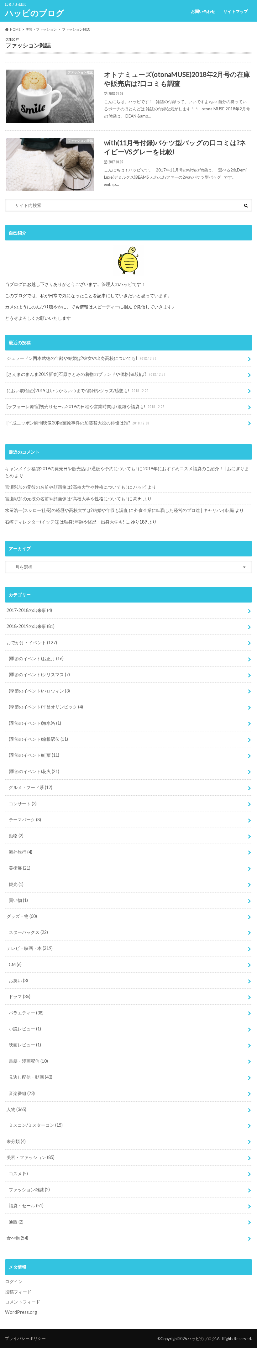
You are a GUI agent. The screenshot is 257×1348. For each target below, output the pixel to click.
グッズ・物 (22, 916)
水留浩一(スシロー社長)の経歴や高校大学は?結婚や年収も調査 (66, 510)
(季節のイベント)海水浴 (35, 723)
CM (15, 964)
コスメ (18, 1173)
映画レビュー (25, 1044)
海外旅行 (20, 852)
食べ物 (17, 1237)
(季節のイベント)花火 (34, 771)
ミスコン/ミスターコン (36, 1125)
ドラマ (19, 996)
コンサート (23, 803)
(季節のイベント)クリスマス (39, 674)
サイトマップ (235, 11)
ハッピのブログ (34, 13)
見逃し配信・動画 (30, 1077)
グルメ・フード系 (30, 787)
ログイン (14, 1281)
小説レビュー (25, 1028)
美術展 (19, 868)
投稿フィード (18, 1291)
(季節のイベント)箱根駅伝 (38, 739)
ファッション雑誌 (29, 1189)
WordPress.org (21, 1312)
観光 (16, 884)
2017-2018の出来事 (29, 610)
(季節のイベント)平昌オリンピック (46, 706)
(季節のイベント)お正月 (36, 658)
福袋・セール (26, 1205)
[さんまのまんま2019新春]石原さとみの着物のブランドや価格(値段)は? (86, 374)
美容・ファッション (31, 1157)
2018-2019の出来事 (31, 626)
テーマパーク (25, 819)
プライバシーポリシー (25, 1338)
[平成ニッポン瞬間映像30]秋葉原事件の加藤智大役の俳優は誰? (78, 422)
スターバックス (28, 932)
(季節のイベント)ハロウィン (39, 690)
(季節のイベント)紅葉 (34, 755)
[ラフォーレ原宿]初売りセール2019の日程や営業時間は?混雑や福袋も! (86, 406)
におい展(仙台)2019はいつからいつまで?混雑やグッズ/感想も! (78, 390)
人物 (16, 1109)
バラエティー (26, 1012)
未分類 (16, 1141)
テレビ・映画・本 (30, 948)
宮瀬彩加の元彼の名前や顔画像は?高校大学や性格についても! (66, 487)
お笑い (18, 980)
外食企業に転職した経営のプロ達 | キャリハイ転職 (184, 510)
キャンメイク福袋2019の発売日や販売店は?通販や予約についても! (71, 468)
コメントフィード (22, 1301)
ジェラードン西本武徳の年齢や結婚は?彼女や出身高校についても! (81, 358)
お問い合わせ (203, 11)
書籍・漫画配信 (28, 1061)
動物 (16, 835)
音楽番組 (22, 1093)
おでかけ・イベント (32, 642)
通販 (16, 1221)
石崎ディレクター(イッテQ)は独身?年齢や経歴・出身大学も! (64, 521)
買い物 (18, 900)
